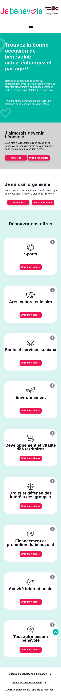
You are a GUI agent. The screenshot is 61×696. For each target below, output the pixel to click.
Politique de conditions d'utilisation (27, 674)
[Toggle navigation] (30, 28)
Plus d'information (38, 158)
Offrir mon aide (29, 267)
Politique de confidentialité (27, 682)
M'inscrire (16, 158)
